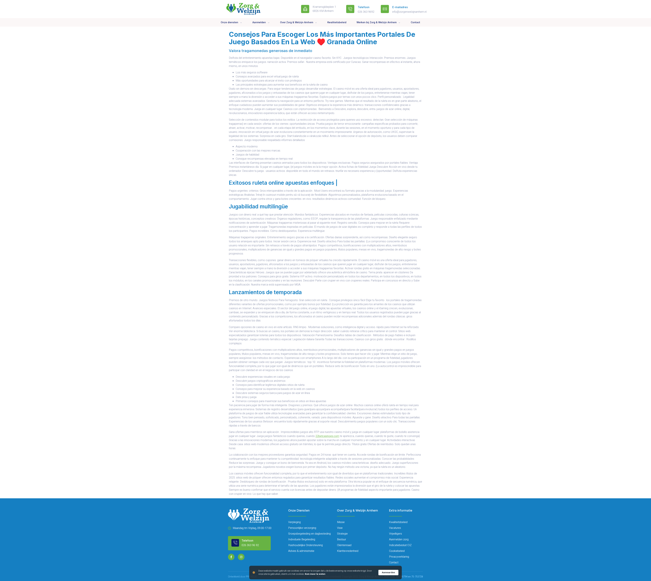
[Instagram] (241, 557)
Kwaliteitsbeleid (336, 22)
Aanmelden (259, 22)
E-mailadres (400, 7)
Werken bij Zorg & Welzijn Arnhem (377, 22)
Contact (415, 22)
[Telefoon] (350, 9)
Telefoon (363, 7)
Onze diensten (229, 22)
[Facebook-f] (231, 557)
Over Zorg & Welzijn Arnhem (296, 22)
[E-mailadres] (385, 9)
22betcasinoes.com (327, 436)
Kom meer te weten (315, 574)
